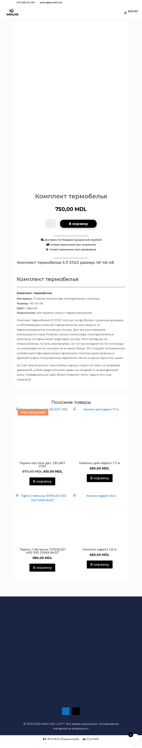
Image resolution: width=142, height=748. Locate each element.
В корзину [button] (42, 481)
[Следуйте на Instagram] (76, 711)
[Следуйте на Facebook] (66, 711)
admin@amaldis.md (32, 686)
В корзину (78, 224)
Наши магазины (30, 665)
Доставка (29, 633)
